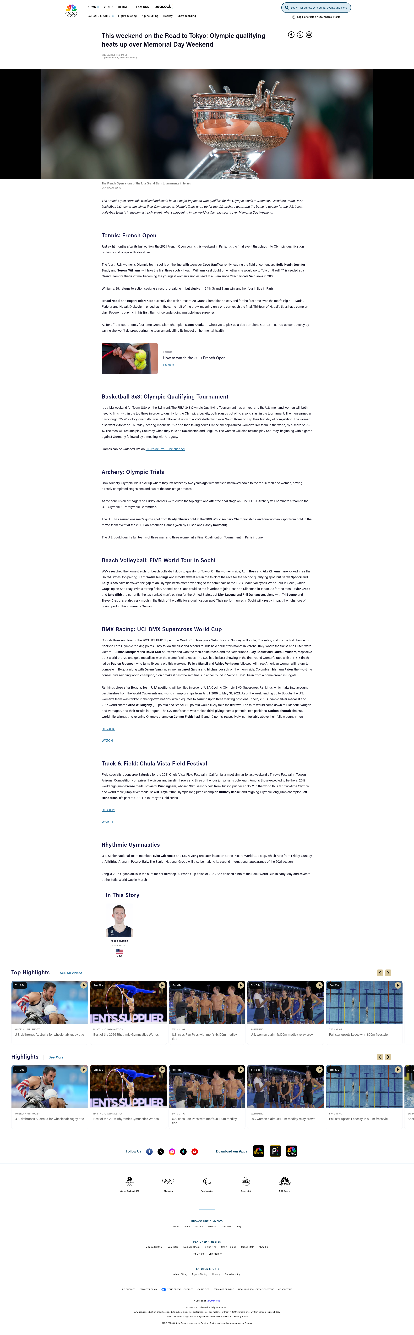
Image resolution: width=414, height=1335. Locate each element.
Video (187, 1227)
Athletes (199, 1227)
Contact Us (285, 1289)
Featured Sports (207, 1269)
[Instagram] (172, 1151)
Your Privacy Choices (180, 1289)
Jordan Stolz (247, 1247)
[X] (161, 1151)
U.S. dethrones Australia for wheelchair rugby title (49, 1034)
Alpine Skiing (180, 1274)
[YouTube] (194, 1151)
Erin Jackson (215, 1254)
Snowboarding (233, 1274)
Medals (212, 1227)
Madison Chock (191, 1247)
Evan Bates (173, 1247)
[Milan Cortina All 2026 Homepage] (75, 11)
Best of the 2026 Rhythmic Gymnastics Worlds (126, 1034)
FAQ (238, 1227)
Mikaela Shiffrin (154, 1247)
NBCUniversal (213, 1301)
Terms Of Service (224, 1289)
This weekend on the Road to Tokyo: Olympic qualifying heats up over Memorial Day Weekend (183, 40)
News (176, 1227)
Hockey (216, 1274)
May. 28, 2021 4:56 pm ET (114, 55)
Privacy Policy (148, 1289)
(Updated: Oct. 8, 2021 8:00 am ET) (119, 58)
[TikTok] (183, 1151)
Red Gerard (198, 1254)
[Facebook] (149, 1151)
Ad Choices (128, 1289)
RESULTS (108, 729)
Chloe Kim (210, 1247)
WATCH (107, 740)
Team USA (226, 1227)
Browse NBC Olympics (207, 1221)
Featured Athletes (207, 1242)
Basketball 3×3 (119, 946)
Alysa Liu (264, 1247)
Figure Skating (199, 1274)
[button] (93, 8)
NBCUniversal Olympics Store (256, 1289)
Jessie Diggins (228, 1247)
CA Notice (203, 1289)
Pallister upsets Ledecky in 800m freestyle (358, 1034)
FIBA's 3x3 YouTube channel (165, 449)
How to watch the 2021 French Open (194, 358)
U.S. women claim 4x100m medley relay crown (283, 1034)
